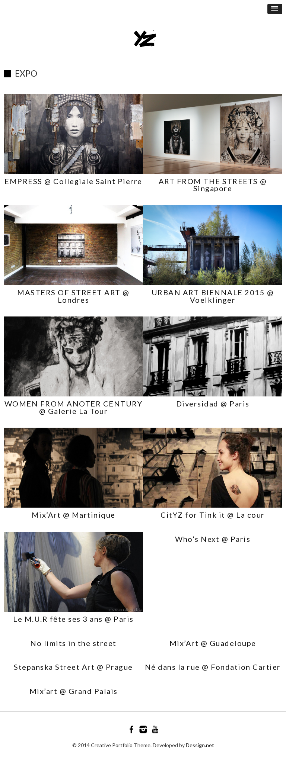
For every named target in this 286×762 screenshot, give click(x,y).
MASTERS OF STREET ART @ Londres (73, 296)
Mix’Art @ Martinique (73, 514)
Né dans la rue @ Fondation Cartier (213, 666)
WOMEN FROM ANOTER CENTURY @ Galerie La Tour (73, 407)
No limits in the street (73, 643)
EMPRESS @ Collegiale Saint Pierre (73, 181)
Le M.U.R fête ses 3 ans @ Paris (73, 618)
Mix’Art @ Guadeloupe (212, 643)
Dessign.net (200, 745)
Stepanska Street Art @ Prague (73, 666)
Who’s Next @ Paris (212, 538)
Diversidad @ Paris (213, 403)
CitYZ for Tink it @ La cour (213, 514)
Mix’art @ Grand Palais (73, 691)
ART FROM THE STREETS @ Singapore (213, 185)
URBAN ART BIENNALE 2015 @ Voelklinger (213, 296)
